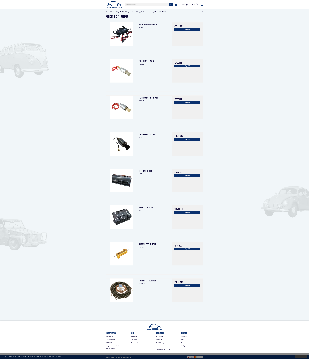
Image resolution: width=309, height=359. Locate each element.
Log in (183, 4)
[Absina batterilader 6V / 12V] (121, 38)
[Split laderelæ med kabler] (121, 294)
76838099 (109, 342)
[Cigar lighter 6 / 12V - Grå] (121, 74)
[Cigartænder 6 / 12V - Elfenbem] (121, 111)
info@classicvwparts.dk (112, 346)
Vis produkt (187, 29)
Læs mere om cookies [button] (55, 356)
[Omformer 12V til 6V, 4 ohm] (121, 257)
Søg (171, 4)
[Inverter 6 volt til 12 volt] (121, 221)
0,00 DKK (193, 4)
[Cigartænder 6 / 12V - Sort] (121, 147)
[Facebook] (176, 5)
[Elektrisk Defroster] (121, 184)
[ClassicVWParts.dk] (114, 4)
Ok (301, 356)
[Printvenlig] (202, 12)
